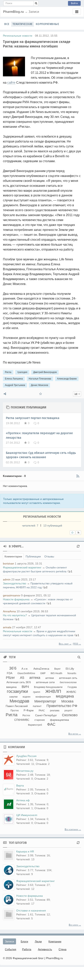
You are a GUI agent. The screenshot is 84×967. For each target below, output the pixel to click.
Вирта (20, 785)
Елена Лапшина (14, 378)
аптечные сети (45, 682)
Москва (67, 701)
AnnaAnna (9, 611)
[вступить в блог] (72, 532)
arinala (7, 627)
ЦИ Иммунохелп (26, 815)
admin (7, 579)
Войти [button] (74, 3)
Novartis (71, 673)
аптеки (49, 677)
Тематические (23, 24)
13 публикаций (52, 525)
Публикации (33, 556)
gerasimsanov (11, 595)
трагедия (22, 372)
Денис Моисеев (39, 385)
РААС (42, 710)
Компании (54, 941)
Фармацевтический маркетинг (22, 567)
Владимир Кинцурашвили (48, 687)
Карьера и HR (25, 851)
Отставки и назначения (31, 910)
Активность (45, 949)
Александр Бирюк (67, 378)
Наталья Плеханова (40, 378)
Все (6, 24)
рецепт (68, 710)
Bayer (57, 668)
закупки (13, 696)
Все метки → (74, 733)
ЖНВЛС (71, 691)
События (10, 949)
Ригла (8, 372)
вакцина (11, 686)
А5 (22, 678)
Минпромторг (45, 701)
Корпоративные (47, 24)
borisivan (8, 563)
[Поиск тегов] (79, 657)
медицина (65, 696)
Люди (38, 941)
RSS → (77, 643)
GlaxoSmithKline (26, 673)
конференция (43, 696)
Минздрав (19, 701)
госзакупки (17, 691)
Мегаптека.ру (24, 770)
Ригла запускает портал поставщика (32, 418)
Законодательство (14, 583)
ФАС (51, 724)
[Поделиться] (5, 393)
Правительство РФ (61, 706)
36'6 (12, 668)
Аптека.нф (23, 800)
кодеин (26, 696)
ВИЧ (25, 687)
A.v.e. (24, 668)
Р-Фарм (29, 710)
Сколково (70, 715)
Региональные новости (17, 35)
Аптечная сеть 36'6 (18, 682)
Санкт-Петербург (46, 715)
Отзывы (49, 556)
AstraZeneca (41, 668)
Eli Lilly (70, 668)
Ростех (26, 715)
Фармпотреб (35, 725)
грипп (36, 691)
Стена (62, 949)
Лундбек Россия (26, 756)
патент (37, 706)
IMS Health (56, 673)
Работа (26, 949)
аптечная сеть (68, 677)
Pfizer (10, 678)
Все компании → (73, 829)
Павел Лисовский (17, 706)
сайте (11, 82)
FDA (9, 673)
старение (39, 720)
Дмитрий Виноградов (45, 372)
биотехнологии (68, 682)
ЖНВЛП (53, 691)
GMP (43, 673)
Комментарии (13, 556)
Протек (15, 710)
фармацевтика (59, 719)
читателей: (30, 525)
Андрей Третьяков (15, 385)
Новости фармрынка (16, 599)
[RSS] (77, 475)
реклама (54, 710)
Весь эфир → (65, 643)
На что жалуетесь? (15, 615)
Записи (9, 941)
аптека (34, 678)
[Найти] (36, 3)
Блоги (24, 941)
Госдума (72, 687)
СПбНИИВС (21, 719)
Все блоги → (75, 925)
